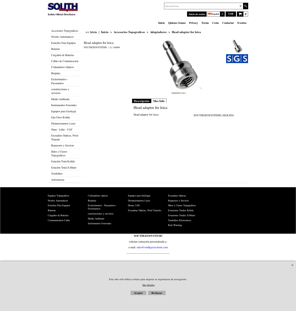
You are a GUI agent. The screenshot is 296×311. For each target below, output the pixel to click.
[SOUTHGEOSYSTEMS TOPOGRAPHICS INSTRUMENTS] (237, 58)
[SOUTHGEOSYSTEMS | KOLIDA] (63, 7)
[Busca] (245, 6)
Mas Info (159, 101)
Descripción (141, 101)
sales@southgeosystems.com (152, 247)
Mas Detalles (148, 285)
